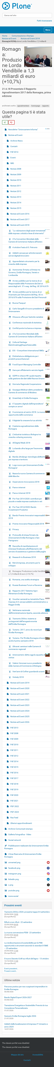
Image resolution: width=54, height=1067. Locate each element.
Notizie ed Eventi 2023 (19, 705)
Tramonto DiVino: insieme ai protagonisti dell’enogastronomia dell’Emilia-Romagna (22, 621)
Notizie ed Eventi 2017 (19, 219)
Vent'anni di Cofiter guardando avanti (28, 671)
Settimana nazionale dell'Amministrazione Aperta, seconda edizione (28, 611)
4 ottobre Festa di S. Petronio (24, 247)
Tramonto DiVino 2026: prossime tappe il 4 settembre (27, 912)
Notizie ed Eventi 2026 (19, 722)
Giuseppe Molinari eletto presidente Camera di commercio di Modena (25, 391)
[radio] (5, 122)
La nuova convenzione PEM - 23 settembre (22, 932)
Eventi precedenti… (11, 969)
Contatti (13, 146)
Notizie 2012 (15, 191)
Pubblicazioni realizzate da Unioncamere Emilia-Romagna (26, 847)
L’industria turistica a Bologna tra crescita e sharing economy (24, 435)
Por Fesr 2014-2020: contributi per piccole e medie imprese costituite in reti (25, 500)
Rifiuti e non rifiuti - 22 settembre (18, 922)
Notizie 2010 (15, 180)
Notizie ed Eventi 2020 (19, 688)
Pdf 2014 (14, 152)
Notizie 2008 (15, 169)
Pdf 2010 (14, 744)
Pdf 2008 (14, 733)
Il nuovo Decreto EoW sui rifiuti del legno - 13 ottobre (26, 959)
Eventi (13, 158)
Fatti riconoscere (44, 21)
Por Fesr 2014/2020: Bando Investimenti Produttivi (22, 508)
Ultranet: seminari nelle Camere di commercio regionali (24, 647)
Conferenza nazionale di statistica (27, 322)
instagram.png (14, 874)
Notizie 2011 (15, 186)
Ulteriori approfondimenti (21, 823)
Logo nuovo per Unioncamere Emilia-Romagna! (26, 466)
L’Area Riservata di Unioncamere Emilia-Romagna (23, 855)
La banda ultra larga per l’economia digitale (25, 449)
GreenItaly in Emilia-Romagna (25, 398)
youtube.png (13, 890)
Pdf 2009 (14, 739)
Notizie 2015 (15, 208)
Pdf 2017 (14, 778)
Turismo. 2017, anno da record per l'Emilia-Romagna (25, 631)
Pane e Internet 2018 (21, 493)
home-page (35, 106)
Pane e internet (18, 487)
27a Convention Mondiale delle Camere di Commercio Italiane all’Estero (25, 240)
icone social (13, 896)
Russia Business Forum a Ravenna (27, 585)
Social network (14, 840)
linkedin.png (13, 879)
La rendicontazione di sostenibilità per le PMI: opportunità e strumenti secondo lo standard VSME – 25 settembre (26, 945)
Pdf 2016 (14, 773)
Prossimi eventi (13, 905)
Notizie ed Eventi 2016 (19, 214)
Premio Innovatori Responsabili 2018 (28, 524)
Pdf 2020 (14, 795)
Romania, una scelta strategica (25, 579)
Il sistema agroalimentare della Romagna (23, 427)
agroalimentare (23, 106)
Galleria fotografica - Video (19, 834)
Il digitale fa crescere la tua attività (27, 420)
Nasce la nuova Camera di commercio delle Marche (26, 474)
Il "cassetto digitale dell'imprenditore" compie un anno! (26, 405)
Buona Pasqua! (19, 303)
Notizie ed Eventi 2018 (30, 38)
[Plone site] (17, 6)
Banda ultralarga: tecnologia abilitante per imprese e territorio (26, 458)
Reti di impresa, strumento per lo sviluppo (24, 564)
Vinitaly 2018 (18, 677)
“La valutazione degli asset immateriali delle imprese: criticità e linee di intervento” (26, 232)
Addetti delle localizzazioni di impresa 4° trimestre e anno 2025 (26, 1025)
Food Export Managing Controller (26, 364)
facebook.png (14, 868)
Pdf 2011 (14, 750)
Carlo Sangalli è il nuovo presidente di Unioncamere (26, 310)
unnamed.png (14, 862)
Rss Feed (14, 817)
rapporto (45, 106)
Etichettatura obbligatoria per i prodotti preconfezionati (23, 357)
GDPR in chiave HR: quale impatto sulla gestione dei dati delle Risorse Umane (26, 377)
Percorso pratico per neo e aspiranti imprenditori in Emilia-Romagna (25, 987)
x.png (10, 885)
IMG (12, 163)
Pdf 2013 (14, 728)
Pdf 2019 (14, 789)
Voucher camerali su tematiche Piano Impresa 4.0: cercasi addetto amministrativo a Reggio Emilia (28, 602)
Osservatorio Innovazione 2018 (25, 482)
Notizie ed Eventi (9, 38)
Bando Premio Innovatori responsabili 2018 (26, 516)
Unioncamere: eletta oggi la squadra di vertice (26, 656)
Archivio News (16, 141)
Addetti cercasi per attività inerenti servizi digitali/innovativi (25, 254)
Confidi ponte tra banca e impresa (26, 328)
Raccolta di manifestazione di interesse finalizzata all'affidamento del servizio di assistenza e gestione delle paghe (27, 549)
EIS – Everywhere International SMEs (28, 350)
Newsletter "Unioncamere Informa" (23, 129)
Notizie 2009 (15, 174)
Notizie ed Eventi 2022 (19, 699)
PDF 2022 (14, 806)
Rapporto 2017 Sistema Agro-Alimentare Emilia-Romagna (23, 592)
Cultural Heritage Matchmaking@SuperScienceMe (22, 343)
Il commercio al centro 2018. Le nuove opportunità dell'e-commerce (26, 413)
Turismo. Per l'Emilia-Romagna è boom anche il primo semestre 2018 (26, 639)
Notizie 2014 (15, 202)
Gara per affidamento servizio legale (27, 370)
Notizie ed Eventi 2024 (19, 711)
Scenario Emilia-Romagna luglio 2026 (20, 1016)
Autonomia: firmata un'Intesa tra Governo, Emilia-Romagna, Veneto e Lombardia (24, 272)
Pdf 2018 (14, 784)
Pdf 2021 (14, 801)
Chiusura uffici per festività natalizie (27, 317)
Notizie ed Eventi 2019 (19, 683)
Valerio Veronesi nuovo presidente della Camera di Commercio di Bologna (25, 664)
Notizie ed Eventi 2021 (19, 694)
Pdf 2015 (14, 767)
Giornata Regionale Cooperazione (26, 384)
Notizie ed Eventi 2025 (19, 716)
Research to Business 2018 (24, 557)
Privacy (15, 529)
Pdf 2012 (14, 756)
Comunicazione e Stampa (23, 36)
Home (4, 36)
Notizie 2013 (15, 197)
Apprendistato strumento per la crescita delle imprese (23, 262)
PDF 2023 (14, 812)
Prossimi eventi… (10, 971)
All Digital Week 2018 (21, 443)
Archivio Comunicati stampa (20, 829)
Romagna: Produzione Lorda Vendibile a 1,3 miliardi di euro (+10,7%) (26, 572)
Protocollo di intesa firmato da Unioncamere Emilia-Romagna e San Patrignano (23, 538)
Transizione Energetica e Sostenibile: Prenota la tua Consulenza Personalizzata (26, 1006)
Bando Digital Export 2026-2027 (18, 997)
